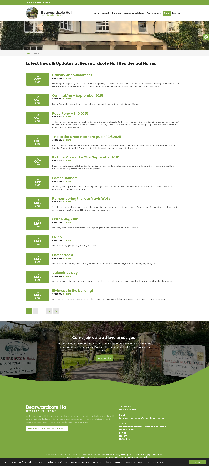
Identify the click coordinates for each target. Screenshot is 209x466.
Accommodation (134, 13)
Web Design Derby (69, 457)
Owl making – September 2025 (77, 95)
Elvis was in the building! (72, 290)
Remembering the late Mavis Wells (81, 198)
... (82, 127)
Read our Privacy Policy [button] (155, 462)
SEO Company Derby (109, 457)
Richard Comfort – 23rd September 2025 (85, 157)
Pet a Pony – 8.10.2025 (70, 113)
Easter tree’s (62, 255)
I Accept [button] (197, 462)
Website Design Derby (117, 454)
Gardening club (65, 219)
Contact (176, 13)
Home (96, 13)
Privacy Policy (157, 454)
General (67, 78)
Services (116, 13)
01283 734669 (43, 2)
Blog (166, 13)
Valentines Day (65, 272)
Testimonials (154, 13)
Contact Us (104, 358)
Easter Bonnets (65, 178)
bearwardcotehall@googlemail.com (141, 418)
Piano (57, 237)
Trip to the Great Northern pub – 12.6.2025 (86, 136)
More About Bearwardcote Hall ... (47, 428)
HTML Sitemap (141, 454)
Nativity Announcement (72, 75)
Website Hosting (89, 457)
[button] (206, 37)
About (105, 13)
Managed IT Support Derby (135, 457)
